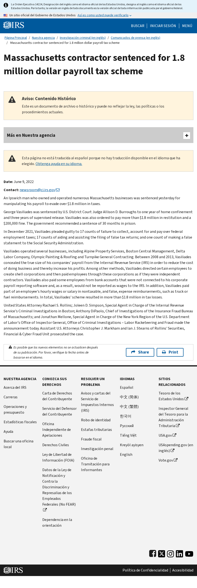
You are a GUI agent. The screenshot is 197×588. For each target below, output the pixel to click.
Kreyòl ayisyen (131, 444)
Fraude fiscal (91, 439)
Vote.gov (166, 460)
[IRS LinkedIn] (179, 552)
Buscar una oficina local (18, 444)
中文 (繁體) (129, 406)
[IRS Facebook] (152, 552)
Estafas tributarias (96, 429)
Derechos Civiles (55, 444)
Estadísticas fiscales (20, 421)
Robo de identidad (96, 419)
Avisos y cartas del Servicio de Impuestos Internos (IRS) (97, 402)
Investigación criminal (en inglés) (83, 37)
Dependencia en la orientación (57, 522)
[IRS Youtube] (189, 552)
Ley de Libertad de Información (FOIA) (58, 457)
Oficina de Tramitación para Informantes (95, 464)
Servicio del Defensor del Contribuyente (59, 411)
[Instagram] (170, 552)
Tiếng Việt (128, 435)
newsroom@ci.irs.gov (37, 189)
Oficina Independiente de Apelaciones (56, 429)
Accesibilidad (182, 570)
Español (126, 387)
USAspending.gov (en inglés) (176, 447)
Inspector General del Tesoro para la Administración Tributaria (173, 417)
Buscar (137, 25)
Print (173, 352)
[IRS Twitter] (161, 552)
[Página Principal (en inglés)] (13, 24)
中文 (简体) (129, 397)
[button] (163, 25)
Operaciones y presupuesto (15, 409)
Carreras (11, 397)
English (126, 454)
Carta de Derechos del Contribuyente (57, 396)
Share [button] (143, 352)
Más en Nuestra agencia (31, 135)
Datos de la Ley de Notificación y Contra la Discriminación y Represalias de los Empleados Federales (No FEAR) (59, 487)
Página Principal (16, 37)
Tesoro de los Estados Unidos (171, 396)
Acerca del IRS (15, 387)
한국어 (125, 416)
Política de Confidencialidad (145, 570)
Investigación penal (97, 448)
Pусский (127, 425)
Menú (187, 25)
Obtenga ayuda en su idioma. (59, 163)
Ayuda (8, 431)
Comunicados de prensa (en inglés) (135, 37)
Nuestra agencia (43, 37)
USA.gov (165, 435)
